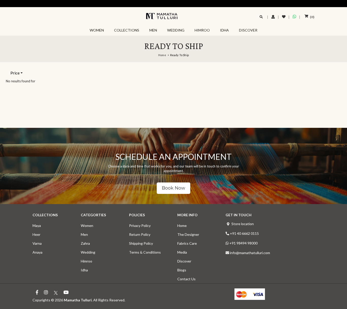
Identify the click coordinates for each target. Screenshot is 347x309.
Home (162, 55)
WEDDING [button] (175, 30)
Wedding (88, 252)
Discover (184, 261)
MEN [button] (153, 30)
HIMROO (202, 30)
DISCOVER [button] (248, 30)
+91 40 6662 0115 (244, 233)
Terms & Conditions (145, 252)
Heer (36, 234)
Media (182, 252)
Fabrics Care (187, 243)
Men (84, 234)
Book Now (173, 188)
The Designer (188, 234)
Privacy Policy (140, 225)
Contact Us (186, 279)
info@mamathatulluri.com (250, 253)
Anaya (37, 252)
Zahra (85, 243)
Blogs (181, 270)
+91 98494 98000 (243, 243)
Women (87, 225)
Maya (37, 225)
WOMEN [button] (97, 30)
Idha (84, 270)
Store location (242, 224)
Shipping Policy (141, 243)
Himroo (86, 261)
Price (15, 72)
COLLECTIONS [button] (126, 30)
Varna (37, 243)
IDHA (224, 30)
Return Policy (139, 234)
